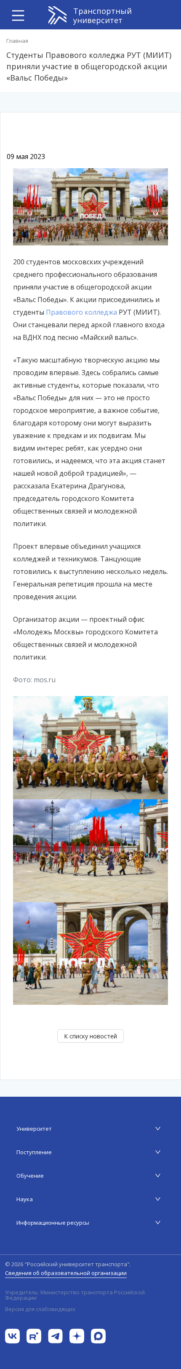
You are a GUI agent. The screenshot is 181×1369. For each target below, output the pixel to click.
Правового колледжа (81, 312)
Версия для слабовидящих (40, 1309)
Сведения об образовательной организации (66, 1273)
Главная (17, 40)
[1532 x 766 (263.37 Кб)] (90, 206)
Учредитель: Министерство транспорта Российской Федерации (75, 1295)
